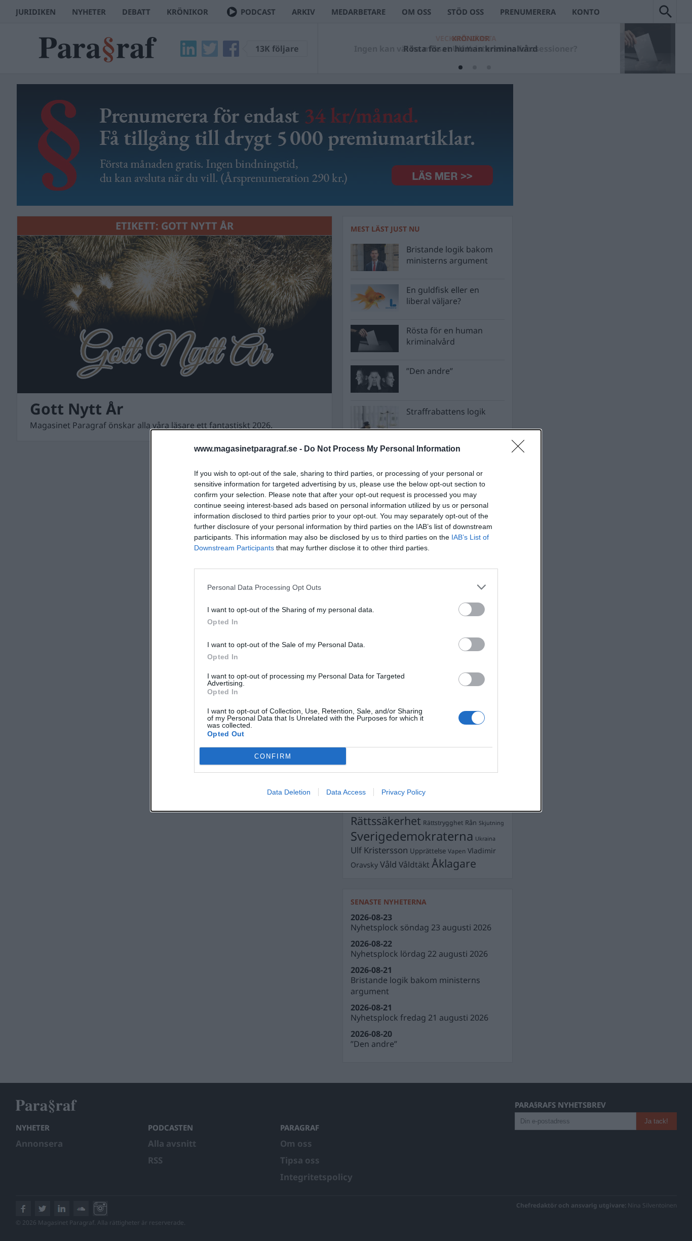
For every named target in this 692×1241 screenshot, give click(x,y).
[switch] (471, 609)
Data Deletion (289, 792)
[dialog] (346, 620)
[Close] (521, 449)
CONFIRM (273, 756)
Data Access (346, 792)
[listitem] (346, 587)
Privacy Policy (403, 792)
